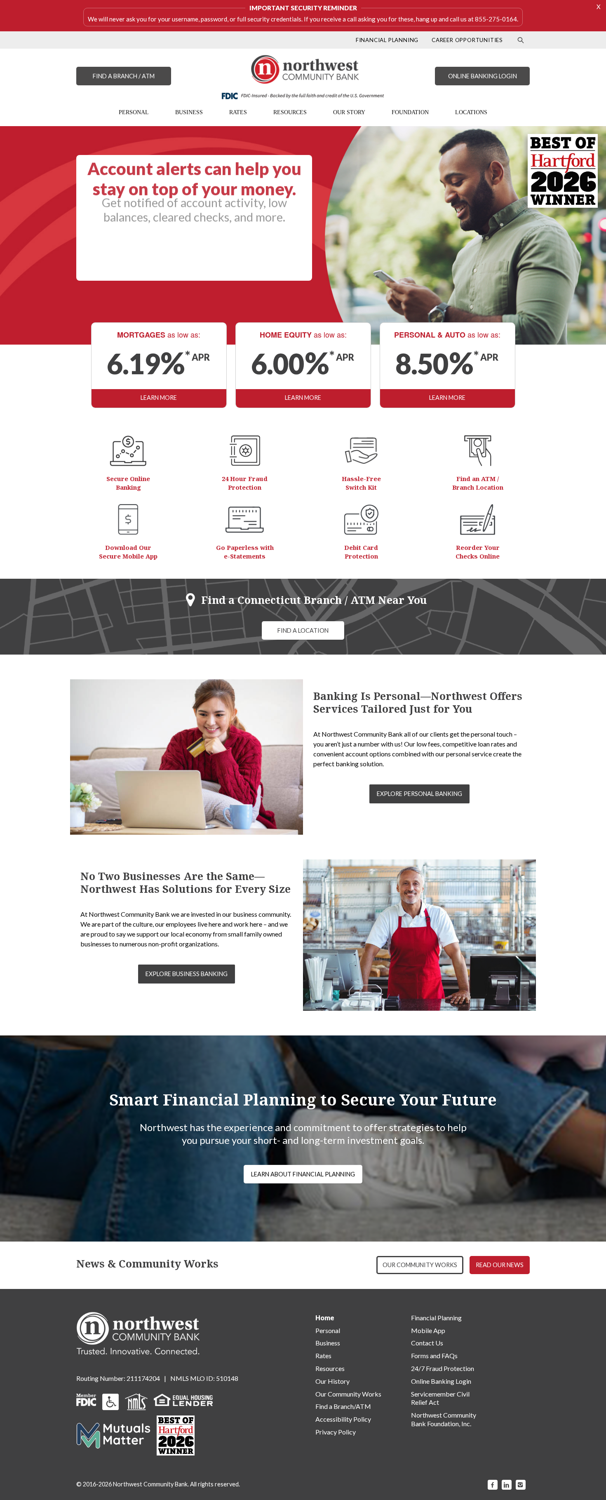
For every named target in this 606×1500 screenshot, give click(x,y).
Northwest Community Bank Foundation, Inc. (443, 1419)
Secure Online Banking (128, 482)
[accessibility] (110, 1401)
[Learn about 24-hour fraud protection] (245, 450)
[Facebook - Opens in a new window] (493, 1485)
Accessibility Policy (343, 1419)
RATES (238, 112)
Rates (323, 1355)
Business (327, 1343)
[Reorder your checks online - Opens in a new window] (477, 519)
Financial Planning (436, 1318)
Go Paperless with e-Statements (245, 551)
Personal (327, 1330)
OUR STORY (349, 112)
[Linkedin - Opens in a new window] (507, 1485)
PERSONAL (134, 112)
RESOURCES (290, 112)
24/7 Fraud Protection (442, 1368)
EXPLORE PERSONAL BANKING (419, 793)
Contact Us (427, 1343)
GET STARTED (194, 261)
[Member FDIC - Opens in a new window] (86, 1399)
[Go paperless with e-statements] (244, 519)
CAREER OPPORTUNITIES (467, 40)
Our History (332, 1381)
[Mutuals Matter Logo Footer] (113, 1435)
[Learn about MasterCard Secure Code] (361, 519)
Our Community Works (348, 1394)
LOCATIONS (471, 112)
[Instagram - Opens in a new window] (521, 1485)
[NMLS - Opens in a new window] (136, 1401)
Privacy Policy (335, 1432)
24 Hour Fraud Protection (245, 482)
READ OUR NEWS (500, 1264)
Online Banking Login (441, 1381)
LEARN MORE (159, 397)
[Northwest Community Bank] (303, 77)
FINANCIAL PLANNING (387, 40)
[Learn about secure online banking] (128, 450)
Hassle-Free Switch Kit (361, 482)
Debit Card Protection (361, 551)
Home (324, 1318)
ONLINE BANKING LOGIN (482, 76)
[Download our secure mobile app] (128, 519)
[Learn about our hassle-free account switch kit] (361, 450)
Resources (330, 1368)
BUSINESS (189, 112)
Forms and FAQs (434, 1355)
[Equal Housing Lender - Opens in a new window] (183, 1399)
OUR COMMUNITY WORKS (420, 1264)
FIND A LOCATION (303, 630)
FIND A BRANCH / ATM (124, 76)
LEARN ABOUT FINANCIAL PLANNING (303, 1174)
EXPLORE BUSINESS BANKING (187, 973)
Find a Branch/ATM (343, 1406)
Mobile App (428, 1330)
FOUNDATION (410, 112)
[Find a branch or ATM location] (477, 450)
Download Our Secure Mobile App (128, 551)
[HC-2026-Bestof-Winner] (176, 1435)
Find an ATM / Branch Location (477, 482)
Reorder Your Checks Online (478, 551)
